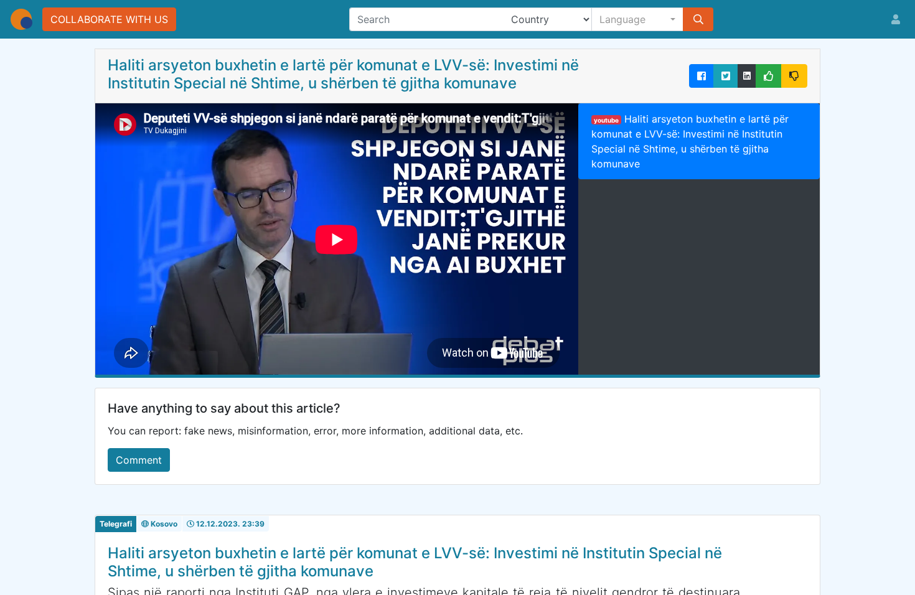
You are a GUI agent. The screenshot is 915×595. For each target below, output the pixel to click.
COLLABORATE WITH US (109, 19)
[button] (637, 19)
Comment (139, 460)
